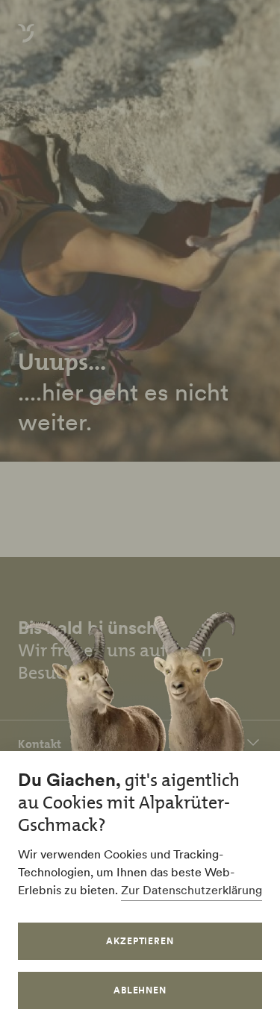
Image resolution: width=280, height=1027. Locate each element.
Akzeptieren (140, 940)
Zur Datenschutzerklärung (191, 889)
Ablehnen (140, 990)
